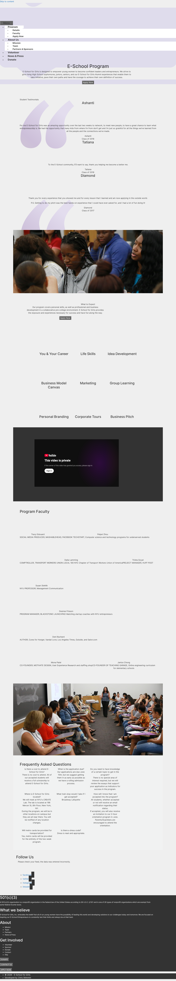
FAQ (6, 955)
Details (16, 30)
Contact (8, 952)
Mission (17, 43)
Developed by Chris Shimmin (18, 977)
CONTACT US (6, 965)
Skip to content (7, 1)
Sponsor (8, 947)
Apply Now (18, 36)
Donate (12, 59)
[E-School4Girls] (18, 11)
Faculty (16, 33)
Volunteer (13, 52)
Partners (8, 932)
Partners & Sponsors (23, 49)
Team (15, 46)
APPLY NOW (6, 970)
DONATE (4, 959)
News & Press (16, 56)
